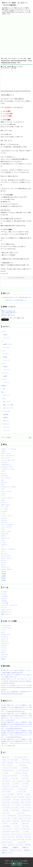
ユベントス (4, 607)
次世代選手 (5, 414)
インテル (3, 594)
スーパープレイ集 (5, 411)
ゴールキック (4, 636)
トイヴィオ (4, 511)
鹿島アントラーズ (5, 614)
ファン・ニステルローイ (7, 524)
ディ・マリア (4, 507)
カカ (2, 480)
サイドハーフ (4, 639)
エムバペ (3, 473)
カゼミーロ (4, 482)
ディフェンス (4, 373)
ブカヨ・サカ (4, 533)
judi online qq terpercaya (13, 728)
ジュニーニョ (6, 799)
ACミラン (5, 757)
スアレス (3, 502)
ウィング (3, 630)
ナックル (3, 648)
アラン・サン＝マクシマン (8, 455)
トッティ (3, 513)
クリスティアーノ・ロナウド (8, 487)
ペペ (2, 547)
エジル (3, 471)
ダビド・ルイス (5, 504)
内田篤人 (3, 578)
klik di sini (9, 720)
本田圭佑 (3, 580)
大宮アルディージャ (6, 612)
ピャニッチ (4, 522)
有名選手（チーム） (8, 344)
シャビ (3, 495)
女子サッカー (6, 420)
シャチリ (3, 493)
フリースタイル (5, 424)
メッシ (3, 551)
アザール (15, 66)
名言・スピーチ (7, 401)
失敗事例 (3, 385)
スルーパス (4, 645)
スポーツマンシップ (8, 408)
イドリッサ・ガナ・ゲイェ (8, 460)
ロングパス (4, 656)
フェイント (4, 650)
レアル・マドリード (5, 67)
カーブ (3, 632)
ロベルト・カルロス (6, 569)
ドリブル (4, 66)
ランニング (4, 379)
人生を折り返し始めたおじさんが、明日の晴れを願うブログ (16, 297)
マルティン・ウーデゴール (8, 549)
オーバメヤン (4, 475)
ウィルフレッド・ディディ (8, 469)
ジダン (3, 500)
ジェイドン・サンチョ (7, 498)
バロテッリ (4, 520)
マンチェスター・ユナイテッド (9, 605)
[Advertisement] (16, 34)
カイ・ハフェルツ (5, 478)
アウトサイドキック (6, 625)
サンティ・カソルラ (6, 491)
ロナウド (22, 842)
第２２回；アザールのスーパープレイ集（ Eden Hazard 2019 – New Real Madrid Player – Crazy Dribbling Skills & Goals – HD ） (16, 60)
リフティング (6, 427)
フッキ (3, 529)
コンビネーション (5, 634)
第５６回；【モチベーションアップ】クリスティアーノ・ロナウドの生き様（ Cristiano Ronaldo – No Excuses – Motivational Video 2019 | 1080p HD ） (16, 681)
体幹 (2, 392)
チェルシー (20, 66)
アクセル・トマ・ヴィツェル (8, 449)
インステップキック (6, 628)
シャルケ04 (4, 596)
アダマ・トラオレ (5, 453)
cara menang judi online (13, 737)
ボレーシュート (6, 829)
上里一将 (3, 571)
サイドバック (4, 641)
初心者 (3, 659)
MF (4, 389)
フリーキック (6, 353)
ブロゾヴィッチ (5, 538)
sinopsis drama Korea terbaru (14, 711)
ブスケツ (3, 536)
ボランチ (3, 652)
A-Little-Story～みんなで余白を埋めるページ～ (16, 300)
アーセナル (4, 592)
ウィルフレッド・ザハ (7, 467)
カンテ (3, 484)
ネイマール (4, 518)
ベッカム (3, 542)
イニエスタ (4, 462)
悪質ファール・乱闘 (8, 404)
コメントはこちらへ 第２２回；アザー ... (16, 277)
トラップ (3, 363)
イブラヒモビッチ (5, 464)
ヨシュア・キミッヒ (6, 558)
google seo (10, 745)
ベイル (3, 540)
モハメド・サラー (5, 556)
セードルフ (15, 802)
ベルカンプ (4, 544)
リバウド (3, 562)
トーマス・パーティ (6, 515)
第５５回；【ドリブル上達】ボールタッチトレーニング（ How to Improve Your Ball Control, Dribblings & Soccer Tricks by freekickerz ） (16, 687)
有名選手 (9, 66)
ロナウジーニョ (5, 567)
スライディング (5, 643)
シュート (3, 350)
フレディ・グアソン (6, 531)
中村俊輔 (3, 573)
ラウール (3, 560)
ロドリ (3, 565)
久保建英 (3, 576)
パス (2, 341)
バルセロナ (4, 601)
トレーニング (6, 338)
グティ (3, 489)
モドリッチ (4, 553)
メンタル (3, 398)
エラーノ (25, 778)
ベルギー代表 (13, 67)
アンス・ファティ (5, 458)
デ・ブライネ (4, 509)
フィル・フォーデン (6, 527)
